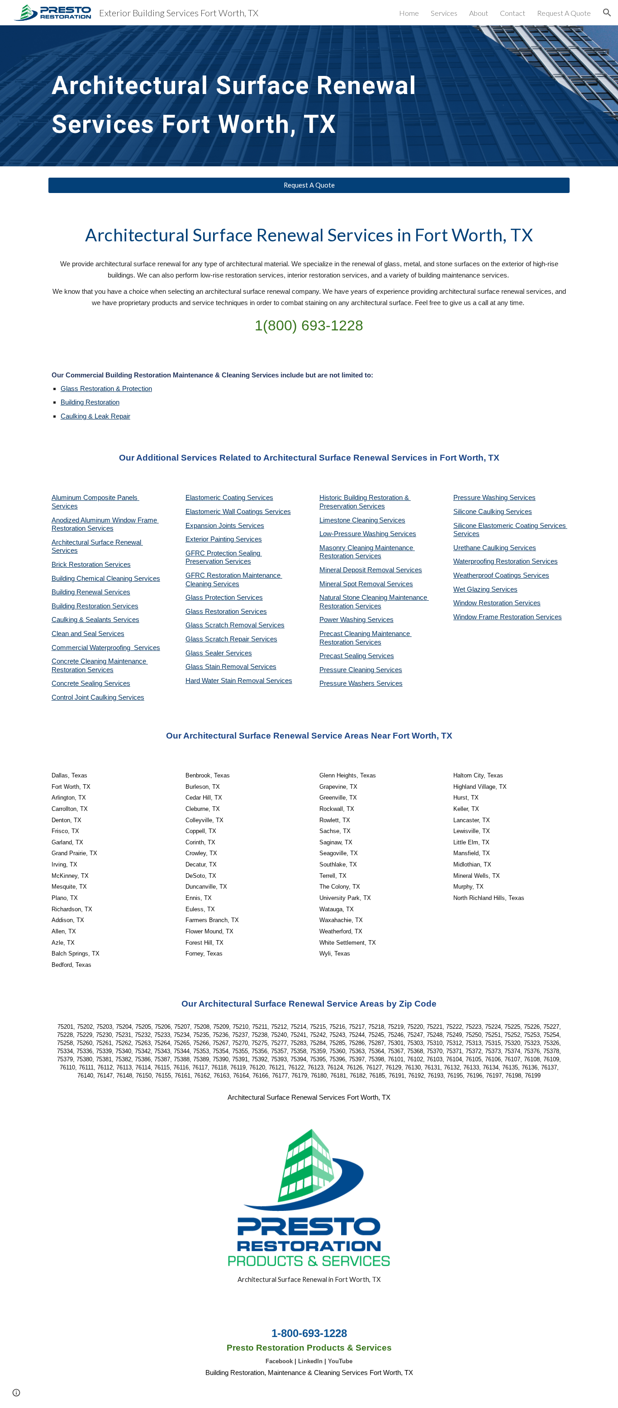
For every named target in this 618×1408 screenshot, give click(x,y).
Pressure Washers (347, 683)
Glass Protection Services (224, 597)
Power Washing (343, 619)
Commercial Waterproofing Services (106, 647)
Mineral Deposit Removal (357, 570)
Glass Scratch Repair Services (231, 639)
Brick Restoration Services (91, 564)
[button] (607, 13)
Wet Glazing (472, 589)
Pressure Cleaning (347, 669)
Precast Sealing (343, 655)
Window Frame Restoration (494, 617)
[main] (242, 96)
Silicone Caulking (479, 511)
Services (392, 520)
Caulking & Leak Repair (95, 416)
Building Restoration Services (95, 606)
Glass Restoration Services (226, 611)
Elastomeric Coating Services (229, 497)
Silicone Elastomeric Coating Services (509, 525)
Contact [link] (512, 13)
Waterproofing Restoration (492, 561)
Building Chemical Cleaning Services (106, 578)
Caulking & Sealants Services (95, 619)
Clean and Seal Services (88, 633)
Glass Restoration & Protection (106, 388)
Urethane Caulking (481, 547)
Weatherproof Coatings (488, 575)
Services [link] (444, 13)
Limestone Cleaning (348, 520)
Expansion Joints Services (224, 525)
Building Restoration (90, 402)
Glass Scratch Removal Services (235, 625)
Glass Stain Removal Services (230, 666)
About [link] (478, 13)
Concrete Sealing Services (91, 683)
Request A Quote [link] (564, 13)
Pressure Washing (481, 497)
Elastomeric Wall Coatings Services (238, 511)
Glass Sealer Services (218, 653)
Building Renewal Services (91, 592)
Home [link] (409, 13)
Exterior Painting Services (223, 539)
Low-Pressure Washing (354, 533)
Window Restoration (483, 603)
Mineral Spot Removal (353, 584)
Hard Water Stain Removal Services (238, 680)
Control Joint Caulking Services (98, 697)
